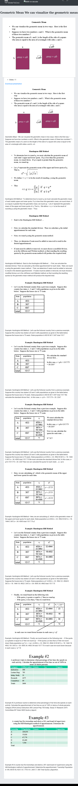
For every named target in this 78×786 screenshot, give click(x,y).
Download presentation (13, 84)
